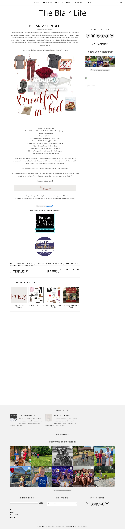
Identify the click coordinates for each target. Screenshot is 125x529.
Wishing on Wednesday (19, 265)
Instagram (57, 196)
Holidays (38, 264)
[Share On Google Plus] (74, 269)
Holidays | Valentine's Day (61, 161)
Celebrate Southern (18, 264)
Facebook (70, 198)
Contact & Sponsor (16, 515)
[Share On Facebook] (70, 269)
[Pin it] (77, 269)
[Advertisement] (45, 384)
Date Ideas (30, 264)
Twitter (66, 196)
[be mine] (64, 158)
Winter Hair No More (63, 416)
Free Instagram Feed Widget (101, 70)
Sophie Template (59, 526)
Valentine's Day (48, 264)
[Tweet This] (67, 269)
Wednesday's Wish (71, 264)
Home (12, 510)
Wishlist (32, 265)
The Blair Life (62, 12)
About (12, 512)
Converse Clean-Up (27, 416)
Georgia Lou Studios (81, 526)
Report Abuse (90, 86)
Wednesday (59, 264)
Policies (13, 517)
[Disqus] (45, 339)
